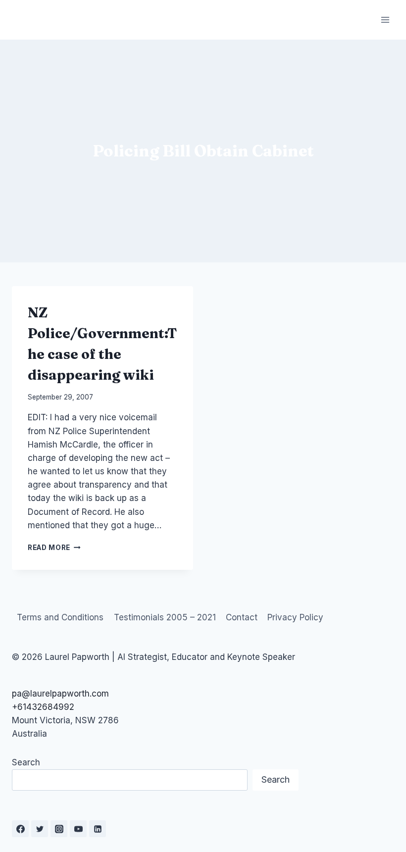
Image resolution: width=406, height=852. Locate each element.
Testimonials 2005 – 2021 (165, 617)
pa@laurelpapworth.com (60, 694)
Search (26, 762)
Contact (241, 617)
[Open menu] (385, 19)
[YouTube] (78, 828)
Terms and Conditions (60, 617)
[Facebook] (20, 828)
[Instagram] (59, 828)
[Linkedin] (97, 828)
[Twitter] (39, 828)
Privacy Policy (295, 617)
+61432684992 (43, 707)
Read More (54, 547)
